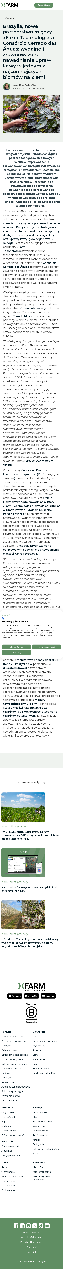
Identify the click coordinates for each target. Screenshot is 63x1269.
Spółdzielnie (39, 1059)
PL (28, 5)
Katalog (37, 1139)
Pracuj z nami (8, 1181)
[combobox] (28, 5)
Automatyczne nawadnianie (15, 1086)
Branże (36, 1054)
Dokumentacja (9, 1100)
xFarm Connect (9, 1130)
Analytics (6, 1126)
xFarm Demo (39, 1167)
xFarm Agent (8, 1117)
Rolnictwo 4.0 (40, 1112)
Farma (36, 1036)
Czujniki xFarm (8, 1112)
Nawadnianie (8, 1082)
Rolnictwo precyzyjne (12, 1091)
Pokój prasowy (40, 1135)
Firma (4, 1167)
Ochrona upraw (9, 1050)
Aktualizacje (7, 1151)
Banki (35, 1064)
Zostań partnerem (10, 1190)
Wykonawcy (39, 1045)
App (3, 1121)
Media (36, 1153)
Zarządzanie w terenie (12, 1036)
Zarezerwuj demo (42, 1172)
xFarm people (8, 1172)
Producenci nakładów (44, 1073)
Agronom (37, 1050)
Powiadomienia (40, 1130)
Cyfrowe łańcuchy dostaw (46, 1149)
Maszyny (6, 1045)
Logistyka (6, 1077)
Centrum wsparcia (10, 1146)
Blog (35, 1117)
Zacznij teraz (43, 5)
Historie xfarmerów (42, 1121)
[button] (59, 5)
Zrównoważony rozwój (12, 1059)
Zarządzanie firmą (10, 1096)
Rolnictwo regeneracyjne (14, 1064)
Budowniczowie (41, 1068)
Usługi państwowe (10, 1155)
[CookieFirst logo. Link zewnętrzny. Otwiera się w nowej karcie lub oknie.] (3, 618)
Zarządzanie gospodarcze (14, 1054)
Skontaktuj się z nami (12, 1176)
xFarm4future (8, 1185)
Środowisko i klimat (11, 1068)
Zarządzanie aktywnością (14, 1041)
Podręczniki (39, 1144)
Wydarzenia (39, 1126)
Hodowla (6, 1073)
